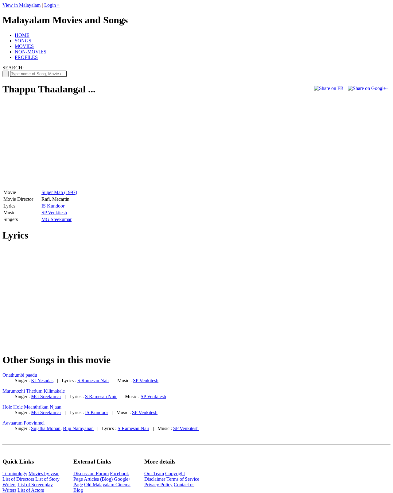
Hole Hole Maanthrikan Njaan (31, 407)
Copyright (175, 473)
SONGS (23, 40)
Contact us (184, 484)
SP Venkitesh (54, 212)
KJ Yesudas (42, 380)
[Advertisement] (54, 145)
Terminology (14, 473)
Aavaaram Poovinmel (23, 422)
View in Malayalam (21, 5)
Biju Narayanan (78, 428)
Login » (52, 5)
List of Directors (18, 479)
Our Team (154, 473)
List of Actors (31, 490)
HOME (22, 35)
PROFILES (26, 57)
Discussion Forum (91, 473)
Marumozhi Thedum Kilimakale (33, 391)
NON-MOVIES (30, 51)
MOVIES (24, 46)
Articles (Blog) (98, 479)
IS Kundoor (52, 205)
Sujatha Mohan (45, 428)
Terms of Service (182, 479)
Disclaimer (154, 479)
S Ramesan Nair (93, 380)
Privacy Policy (158, 484)
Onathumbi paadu (19, 375)
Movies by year (44, 473)
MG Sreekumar (56, 219)
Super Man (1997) (59, 192)
